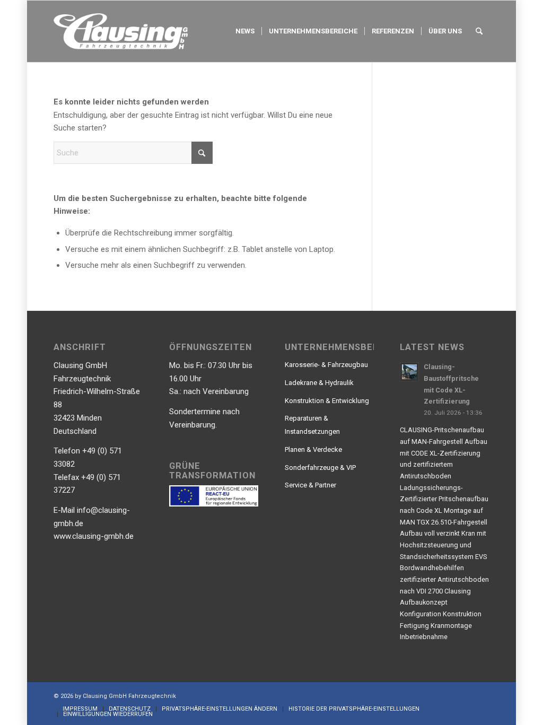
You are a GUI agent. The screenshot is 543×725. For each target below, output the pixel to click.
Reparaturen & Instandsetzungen (312, 424)
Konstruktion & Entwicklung (327, 401)
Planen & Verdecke (313, 449)
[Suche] (479, 31)
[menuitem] (245, 31)
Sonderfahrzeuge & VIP (320, 467)
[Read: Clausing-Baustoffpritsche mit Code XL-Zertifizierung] (409, 371)
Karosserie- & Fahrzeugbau (326, 365)
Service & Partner (310, 485)
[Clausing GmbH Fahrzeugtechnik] (121, 31)
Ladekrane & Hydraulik (319, 383)
